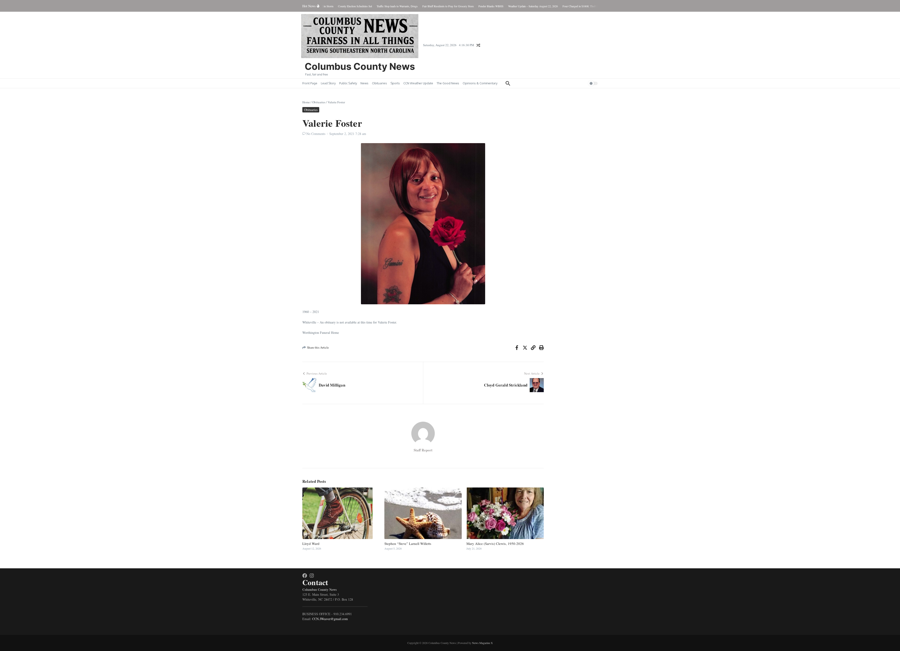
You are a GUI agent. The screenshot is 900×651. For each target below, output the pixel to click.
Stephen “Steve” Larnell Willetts (407, 543)
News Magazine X (482, 643)
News (364, 83)
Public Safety (348, 83)
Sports (395, 83)
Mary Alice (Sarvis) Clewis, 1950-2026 (495, 543)
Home (306, 102)
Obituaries (379, 83)
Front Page (309, 83)
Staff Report (423, 450)
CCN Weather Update (418, 83)
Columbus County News (360, 66)
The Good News (448, 83)
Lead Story (328, 83)
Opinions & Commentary (480, 83)
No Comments (315, 133)
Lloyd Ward (310, 543)
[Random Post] (478, 45)
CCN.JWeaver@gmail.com (330, 619)
